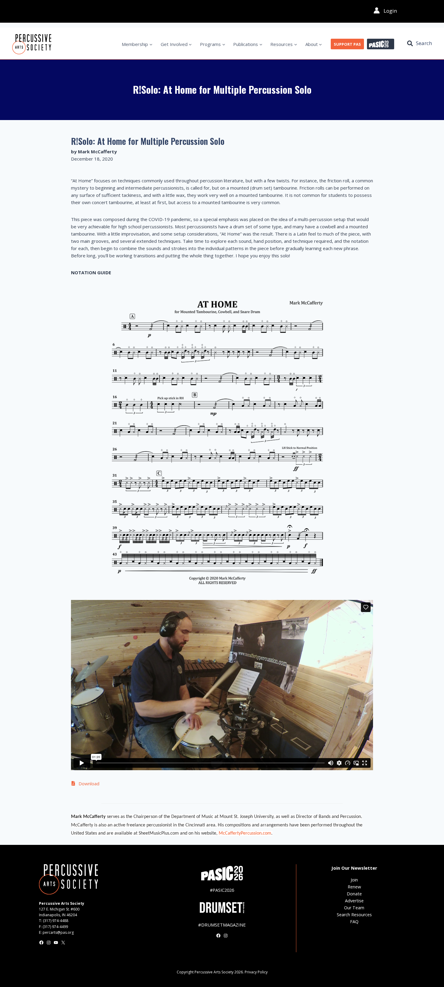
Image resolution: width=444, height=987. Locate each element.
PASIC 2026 (380, 44)
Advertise (354, 901)
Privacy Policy (256, 972)
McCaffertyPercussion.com (245, 833)
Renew (354, 887)
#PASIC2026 (222, 890)
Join (354, 880)
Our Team (354, 907)
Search (424, 43)
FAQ (354, 921)
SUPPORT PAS (347, 44)
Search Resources (354, 914)
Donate (354, 894)
